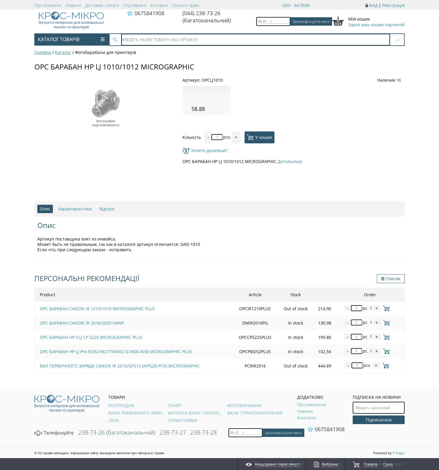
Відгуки (106, 209)
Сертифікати (134, 5)
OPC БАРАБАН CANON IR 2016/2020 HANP (82, 323)
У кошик (263, 137)
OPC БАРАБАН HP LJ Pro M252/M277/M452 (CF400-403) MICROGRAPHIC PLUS (116, 351)
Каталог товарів (58, 39)
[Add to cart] (385, 308)
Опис (45, 209)
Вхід (373, 5)
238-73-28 (203, 432)
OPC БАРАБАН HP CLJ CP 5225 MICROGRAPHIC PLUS (91, 337)
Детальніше (289, 161)
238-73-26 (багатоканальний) (116, 432)
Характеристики (75, 209)
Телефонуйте (58, 432)
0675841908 (149, 13)
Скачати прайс (186, 5)
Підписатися (379, 420)
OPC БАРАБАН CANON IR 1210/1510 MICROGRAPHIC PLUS (97, 308)
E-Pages (399, 453)
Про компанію (48, 5)
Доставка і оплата (102, 5)
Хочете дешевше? (209, 150)
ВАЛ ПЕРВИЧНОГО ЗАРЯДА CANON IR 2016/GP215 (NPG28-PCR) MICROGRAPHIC (120, 366)
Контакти (159, 5)
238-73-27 (172, 432)
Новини (73, 5)
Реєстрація (393, 5)
